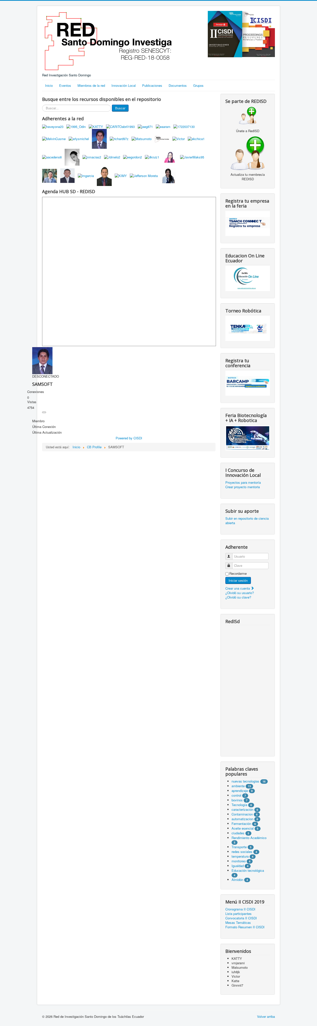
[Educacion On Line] (247, 278)
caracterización (242, 809)
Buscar (120, 108)
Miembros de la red (91, 85)
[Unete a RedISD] (247, 115)
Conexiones (35, 392)
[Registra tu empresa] (247, 223)
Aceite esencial (243, 828)
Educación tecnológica (248, 870)
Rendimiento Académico (249, 837)
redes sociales (242, 851)
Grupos (198, 85)
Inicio (49, 85)
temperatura (240, 856)
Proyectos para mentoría (243, 482)
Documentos (178, 85)
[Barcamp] (247, 382)
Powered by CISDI (129, 438)
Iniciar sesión (238, 580)
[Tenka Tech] (247, 328)
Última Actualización (47, 432)
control (236, 795)
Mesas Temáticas (238, 922)
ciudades (238, 833)
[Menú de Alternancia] (44, 412)
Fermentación (242, 823)
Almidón (237, 879)
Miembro (38, 421)
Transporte (239, 847)
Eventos (65, 85)
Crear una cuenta (238, 588)
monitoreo (239, 861)
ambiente (238, 786)
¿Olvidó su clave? (238, 597)
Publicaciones (152, 85)
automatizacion (242, 818)
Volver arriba (266, 1016)
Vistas (31, 402)
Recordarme (238, 573)
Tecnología (239, 804)
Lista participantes (238, 913)
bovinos (237, 800)
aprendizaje (240, 790)
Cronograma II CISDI (240, 909)
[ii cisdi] (225, 33)
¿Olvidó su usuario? (239, 592)
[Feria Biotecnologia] (247, 437)
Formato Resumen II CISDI (244, 927)
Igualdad (238, 865)
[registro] (247, 152)
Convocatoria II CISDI (241, 918)
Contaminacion (242, 814)
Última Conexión (44, 426)
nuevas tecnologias (245, 781)
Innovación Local (123, 85)
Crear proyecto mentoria (242, 487)
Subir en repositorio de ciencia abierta (247, 520)
